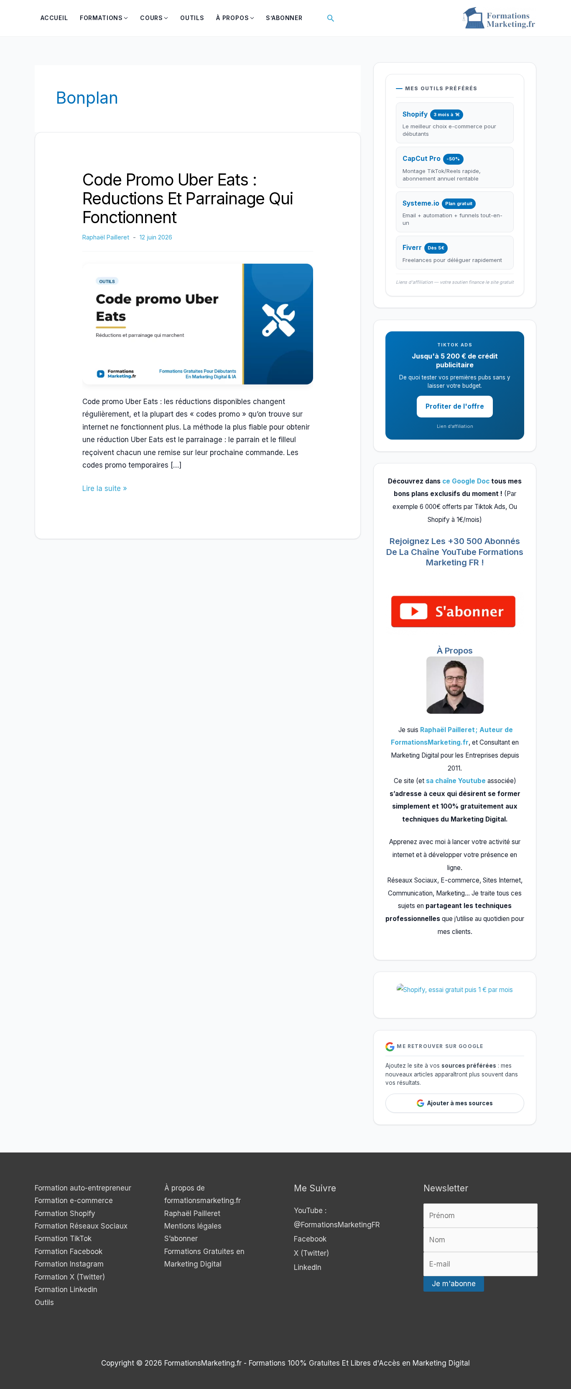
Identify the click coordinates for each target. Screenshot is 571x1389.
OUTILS (192, 17)
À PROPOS (232, 17)
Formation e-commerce (74, 1200)
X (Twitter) (311, 1253)
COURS (151, 17)
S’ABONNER (284, 17)
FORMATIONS (101, 17)
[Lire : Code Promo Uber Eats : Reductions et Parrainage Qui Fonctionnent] (197, 323)
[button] (330, 18)
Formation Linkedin (66, 1289)
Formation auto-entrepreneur (83, 1188)
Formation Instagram (69, 1264)
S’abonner (181, 1238)
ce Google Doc (465, 481)
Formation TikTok (63, 1238)
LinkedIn (307, 1267)
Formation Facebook (68, 1251)
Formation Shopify (65, 1213)
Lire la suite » (104, 489)
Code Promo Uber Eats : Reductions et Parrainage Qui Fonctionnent (187, 198)
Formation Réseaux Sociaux (81, 1226)
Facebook (310, 1239)
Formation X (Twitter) (70, 1277)
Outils (44, 1302)
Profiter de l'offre (455, 406)
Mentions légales (193, 1226)
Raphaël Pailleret (192, 1213)
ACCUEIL (54, 17)
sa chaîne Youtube (456, 781)
